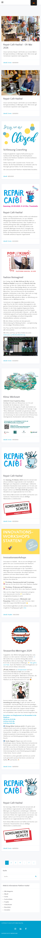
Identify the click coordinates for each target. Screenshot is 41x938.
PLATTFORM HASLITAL (17, 923)
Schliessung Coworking (15, 150)
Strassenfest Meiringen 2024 (17, 651)
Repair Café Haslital (13, 99)
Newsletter (7, 907)
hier (25, 608)
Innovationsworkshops (14, 557)
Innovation (7, 910)
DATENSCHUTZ (5, 933)
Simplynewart (22, 670)
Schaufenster (8, 904)
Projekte (10, 614)
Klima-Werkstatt (11, 397)
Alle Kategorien (8, 891)
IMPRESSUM (14, 933)
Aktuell (5, 62)
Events (9, 62)
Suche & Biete (8, 899)
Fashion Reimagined (13, 277)
